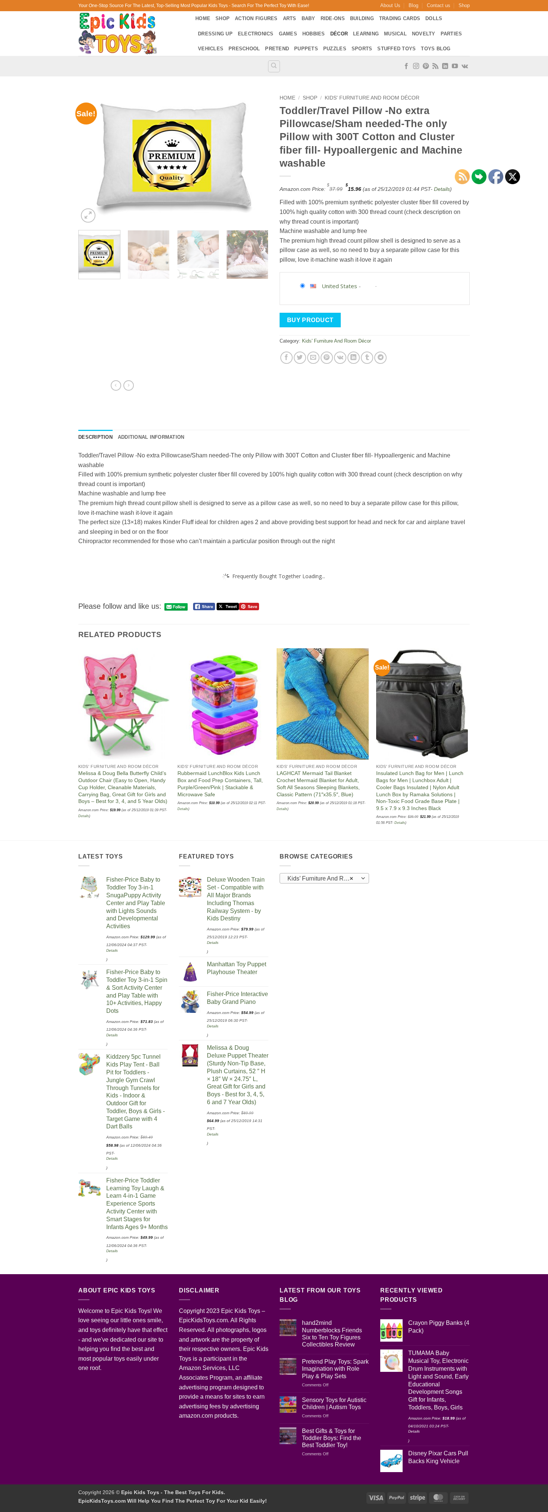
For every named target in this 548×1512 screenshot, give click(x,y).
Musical (395, 34)
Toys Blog (435, 48)
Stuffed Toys (396, 48)
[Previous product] (128, 385)
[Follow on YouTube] (455, 66)
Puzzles (334, 48)
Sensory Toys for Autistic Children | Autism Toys (334, 1403)
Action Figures (256, 18)
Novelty (423, 34)
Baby (308, 18)
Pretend (277, 48)
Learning (366, 34)
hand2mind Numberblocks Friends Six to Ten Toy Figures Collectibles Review (332, 1334)
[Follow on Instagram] (416, 66)
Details (442, 189)
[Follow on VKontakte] (465, 66)
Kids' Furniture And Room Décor (372, 98)
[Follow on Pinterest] (426, 66)
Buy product (310, 320)
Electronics (256, 34)
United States (339, 286)
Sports (362, 48)
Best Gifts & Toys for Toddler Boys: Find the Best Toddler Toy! (331, 1438)
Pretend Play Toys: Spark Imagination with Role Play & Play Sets (335, 1368)
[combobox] (324, 878)
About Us (390, 5)
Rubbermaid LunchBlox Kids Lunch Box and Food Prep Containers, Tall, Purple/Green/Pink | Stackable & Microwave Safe (220, 783)
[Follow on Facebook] (406, 66)
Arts (289, 18)
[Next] (255, 158)
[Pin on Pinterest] (327, 358)
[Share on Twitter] (300, 358)
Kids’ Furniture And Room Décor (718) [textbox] (324, 878)
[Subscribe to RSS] (435, 66)
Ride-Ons (333, 18)
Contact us (438, 5)
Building (362, 18)
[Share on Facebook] (286, 358)
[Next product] (116, 385)
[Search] (274, 66)
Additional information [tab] (151, 437)
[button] (88, 215)
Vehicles (210, 48)
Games (288, 34)
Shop (464, 5)
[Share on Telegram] (380, 358)
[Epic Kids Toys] (131, 33)
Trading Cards (399, 18)
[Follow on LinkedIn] (445, 66)
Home (202, 18)
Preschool (244, 48)
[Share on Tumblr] (367, 358)
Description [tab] (95, 437)
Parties (451, 34)
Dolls (433, 18)
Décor (339, 34)
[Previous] (91, 158)
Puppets (306, 48)
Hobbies (313, 34)
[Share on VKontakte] (340, 358)
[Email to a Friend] (313, 358)
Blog (413, 5)
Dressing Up (215, 34)
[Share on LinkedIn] (353, 358)
